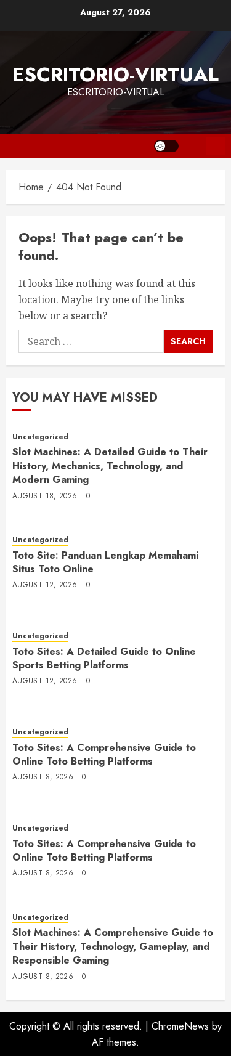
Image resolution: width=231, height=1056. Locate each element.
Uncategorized (40, 437)
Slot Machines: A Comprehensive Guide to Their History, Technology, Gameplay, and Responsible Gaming (112, 946)
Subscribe (215, 146)
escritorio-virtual (115, 74)
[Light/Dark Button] (166, 146)
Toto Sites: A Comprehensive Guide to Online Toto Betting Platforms (104, 754)
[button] (192, 146)
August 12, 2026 (44, 585)
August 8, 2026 (42, 777)
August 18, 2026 (44, 497)
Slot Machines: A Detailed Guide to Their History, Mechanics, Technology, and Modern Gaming (110, 466)
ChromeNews (180, 1026)
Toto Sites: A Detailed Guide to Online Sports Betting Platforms (104, 658)
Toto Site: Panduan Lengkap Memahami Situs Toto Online (105, 562)
